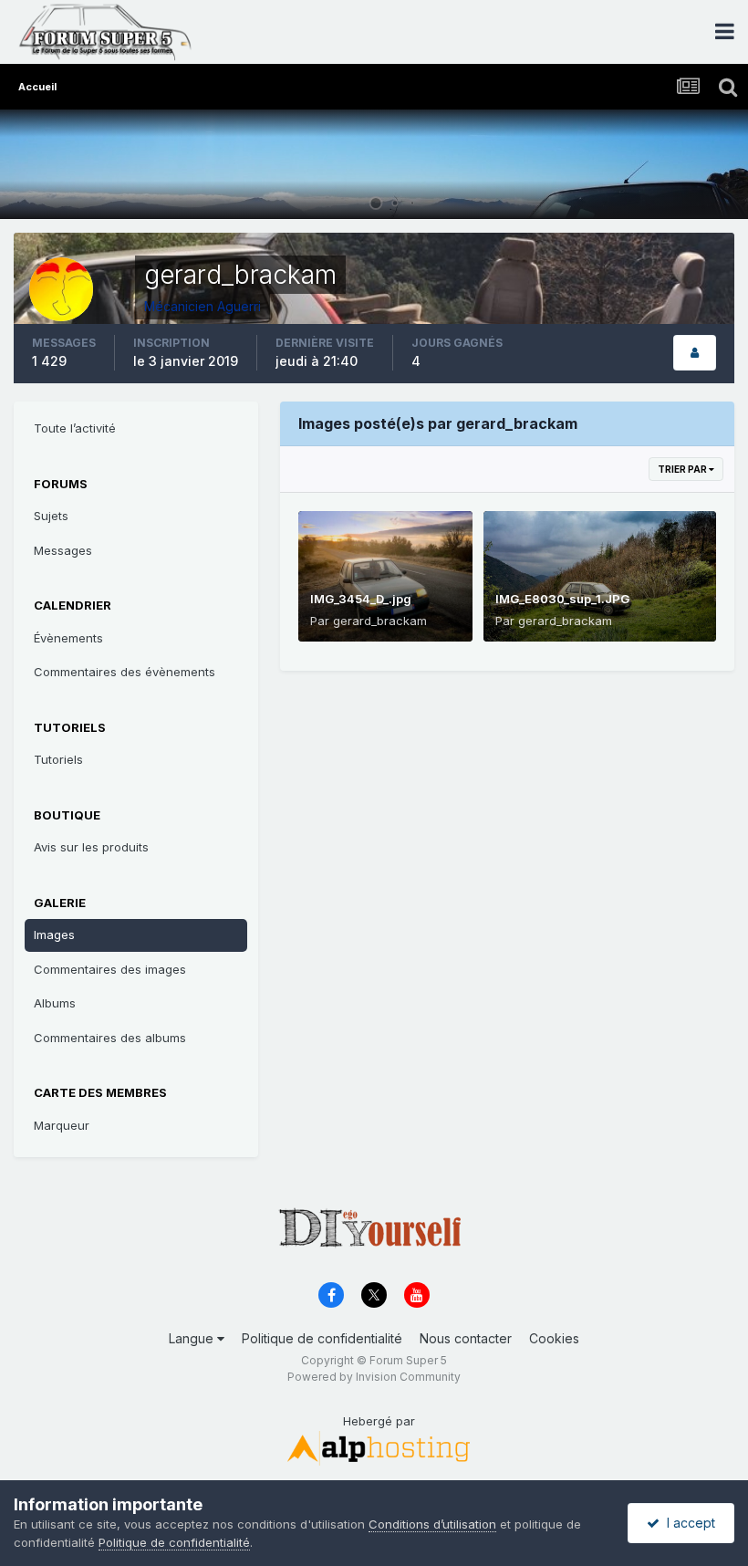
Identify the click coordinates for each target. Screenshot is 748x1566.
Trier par (683, 469)
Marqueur (61, 1125)
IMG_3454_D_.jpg (360, 598)
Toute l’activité (75, 428)
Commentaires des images (110, 969)
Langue (193, 1338)
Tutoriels (58, 759)
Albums (55, 1003)
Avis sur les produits (91, 847)
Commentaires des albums (110, 1037)
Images (54, 934)
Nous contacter (466, 1338)
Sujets (51, 515)
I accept (687, 1522)
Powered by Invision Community (374, 1376)
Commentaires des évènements (124, 671)
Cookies (554, 1338)
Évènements (68, 638)
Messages (63, 550)
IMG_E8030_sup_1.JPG (562, 598)
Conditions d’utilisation (432, 1524)
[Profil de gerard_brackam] (694, 353)
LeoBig (709, 196)
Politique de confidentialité (322, 1338)
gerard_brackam (380, 620)
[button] (685, 164)
